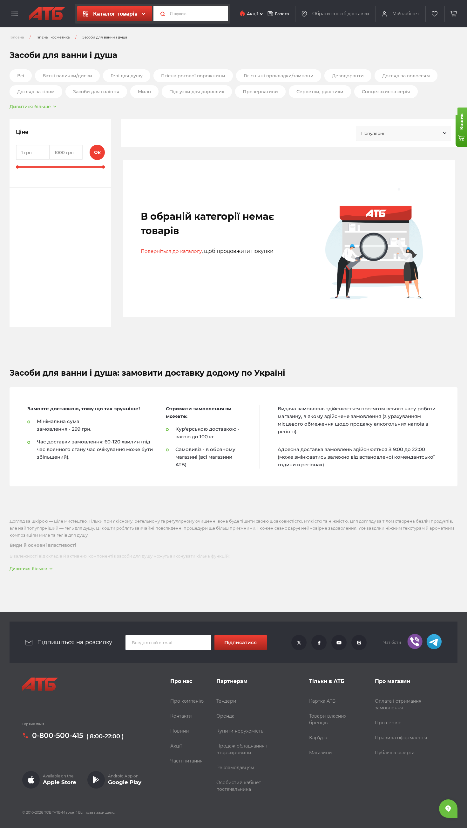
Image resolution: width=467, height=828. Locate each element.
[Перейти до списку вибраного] (434, 13)
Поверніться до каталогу (171, 251)
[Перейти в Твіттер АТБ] (299, 642)
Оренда (225, 716)
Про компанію (187, 701)
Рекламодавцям (235, 767)
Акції (176, 746)
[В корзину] (453, 13)
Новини (179, 731)
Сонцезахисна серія (386, 91)
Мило (144, 91)
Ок (97, 152)
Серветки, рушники (319, 91)
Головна (17, 37)
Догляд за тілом (36, 91)
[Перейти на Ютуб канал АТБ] (339, 642)
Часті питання (186, 761)
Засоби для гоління (96, 91)
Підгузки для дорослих (196, 91)
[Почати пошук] (160, 13)
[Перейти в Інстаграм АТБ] (359, 642)
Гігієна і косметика (53, 37)
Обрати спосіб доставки (340, 13)
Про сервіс (388, 723)
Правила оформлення (401, 738)
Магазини (320, 752)
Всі (20, 76)
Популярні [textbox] (372, 133)
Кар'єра (318, 738)
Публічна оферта (395, 752)
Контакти (181, 716)
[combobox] (403, 133)
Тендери (226, 701)
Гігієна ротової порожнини (193, 76)
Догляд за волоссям (406, 76)
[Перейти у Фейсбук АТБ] (319, 642)
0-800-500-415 (57, 736)
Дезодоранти (348, 76)
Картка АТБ (322, 701)
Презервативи (260, 91)
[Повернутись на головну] (47, 13)
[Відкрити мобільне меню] (14, 14)
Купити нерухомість (239, 731)
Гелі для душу (127, 76)
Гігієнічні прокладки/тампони (279, 76)
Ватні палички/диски (67, 76)
